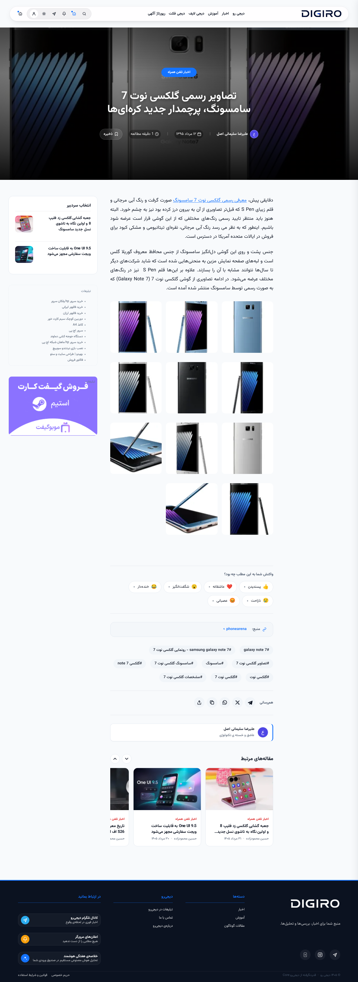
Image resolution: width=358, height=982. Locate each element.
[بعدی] (115, 759)
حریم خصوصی (60, 975)
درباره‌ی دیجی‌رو (163, 926)
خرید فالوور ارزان (73, 313)
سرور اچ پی (76, 330)
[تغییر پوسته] (44, 14)
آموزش (213, 14)
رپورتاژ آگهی (156, 14)
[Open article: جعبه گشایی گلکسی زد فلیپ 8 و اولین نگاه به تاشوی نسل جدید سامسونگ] (24, 224)
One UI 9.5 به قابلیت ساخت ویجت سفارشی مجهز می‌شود (69, 251)
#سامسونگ (214, 663)
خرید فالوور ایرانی (72, 307)
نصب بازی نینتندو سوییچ (68, 348)
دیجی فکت (177, 14)
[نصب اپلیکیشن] (305, 954)
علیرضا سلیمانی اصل (232, 134)
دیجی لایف (196, 14)
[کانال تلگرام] (54, 14)
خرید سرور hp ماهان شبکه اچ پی (62, 342)
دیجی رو (239, 14)
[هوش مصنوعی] (74, 14)
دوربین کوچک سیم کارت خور (65, 319)
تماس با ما (166, 917)
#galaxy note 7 (256, 650)
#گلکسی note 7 (130, 663)
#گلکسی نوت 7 (226, 677)
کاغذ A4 (78, 325)
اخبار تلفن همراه (179, 72)
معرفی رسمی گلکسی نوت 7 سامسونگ (210, 200)
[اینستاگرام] (320, 954)
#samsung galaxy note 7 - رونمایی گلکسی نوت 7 (192, 650)
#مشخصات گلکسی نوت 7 (182, 677)
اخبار (225, 14)
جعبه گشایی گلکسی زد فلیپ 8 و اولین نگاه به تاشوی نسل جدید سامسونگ (70, 224)
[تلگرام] (335, 954)
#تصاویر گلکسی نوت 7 (252, 663)
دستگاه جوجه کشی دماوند (66, 336)
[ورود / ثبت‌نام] (34, 14)
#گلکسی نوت (259, 677)
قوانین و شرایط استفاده (32, 975)
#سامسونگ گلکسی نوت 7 (173, 663)
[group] (191, 807)
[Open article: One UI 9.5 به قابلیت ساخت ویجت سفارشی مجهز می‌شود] (24, 254)
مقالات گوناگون (234, 926)
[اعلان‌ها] (64, 14)
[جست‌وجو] (84, 14)
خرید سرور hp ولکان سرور (67, 301)
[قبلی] (126, 759)
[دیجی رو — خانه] (321, 14)
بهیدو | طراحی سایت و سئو (66, 354)
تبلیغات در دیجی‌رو (160, 909)
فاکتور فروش (75, 360)
